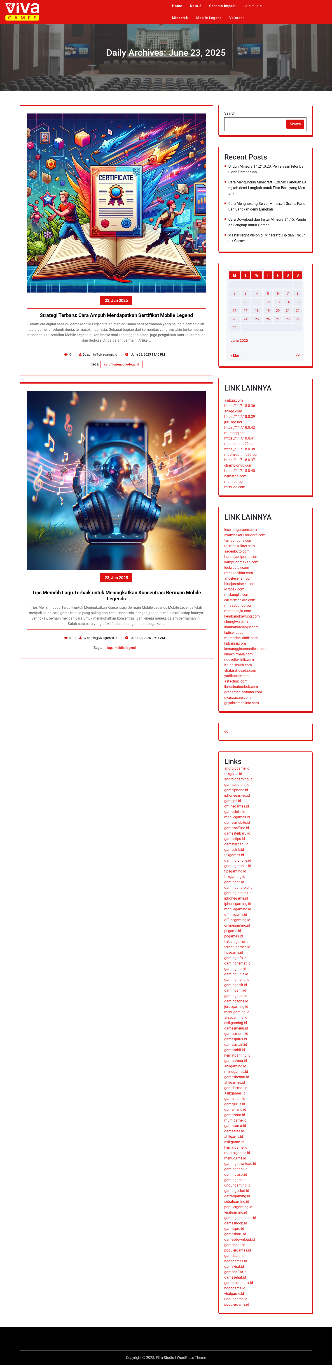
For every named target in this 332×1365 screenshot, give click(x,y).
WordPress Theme (191, 1358)
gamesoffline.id (236, 828)
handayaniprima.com (241, 557)
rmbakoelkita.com (238, 573)
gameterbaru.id (236, 844)
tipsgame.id (233, 952)
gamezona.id (234, 1115)
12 (268, 302)
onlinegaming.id (237, 925)
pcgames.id (233, 936)
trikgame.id (233, 774)
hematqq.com (235, 476)
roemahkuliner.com (239, 546)
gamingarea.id (235, 996)
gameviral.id (234, 1266)
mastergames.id (237, 1153)
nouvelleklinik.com (239, 659)
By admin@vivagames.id (100, 354)
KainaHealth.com (238, 665)
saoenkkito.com (237, 551)
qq (226, 731)
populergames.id (237, 1250)
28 (288, 319)
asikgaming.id (235, 1023)
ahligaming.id (235, 1066)
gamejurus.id (234, 1104)
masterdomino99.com (242, 454)
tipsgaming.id (235, 871)
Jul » (299, 354)
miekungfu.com (236, 594)
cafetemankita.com (239, 600)
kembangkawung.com (242, 616)
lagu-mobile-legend (121, 648)
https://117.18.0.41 (239, 438)
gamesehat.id (235, 1277)
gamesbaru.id (235, 1234)
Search (229, 113)
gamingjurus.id (236, 974)
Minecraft (180, 18)
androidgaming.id (238, 779)
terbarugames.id (237, 947)
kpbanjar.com (235, 643)
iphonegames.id (237, 795)
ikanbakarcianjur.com (241, 627)
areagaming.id (235, 1017)
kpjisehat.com (235, 632)
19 (268, 311)
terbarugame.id (236, 941)
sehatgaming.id (236, 1201)
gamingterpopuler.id (240, 1218)
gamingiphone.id (237, 860)
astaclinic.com (236, 681)
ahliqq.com (233, 411)
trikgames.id (234, 855)
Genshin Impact (222, 6)
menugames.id (236, 1071)
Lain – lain (252, 6)
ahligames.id (234, 1082)
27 (278, 319)
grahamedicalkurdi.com (243, 692)
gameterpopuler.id (238, 1283)
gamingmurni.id (237, 969)
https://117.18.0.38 (239, 449)
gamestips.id (234, 839)
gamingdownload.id (240, 1163)
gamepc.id (232, 801)
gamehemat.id (235, 1088)
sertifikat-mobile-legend (121, 364)
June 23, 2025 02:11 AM (147, 638)
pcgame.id (232, 931)
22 (297, 311)
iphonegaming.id (237, 904)
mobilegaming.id (237, 909)
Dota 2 (195, 6)
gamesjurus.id (235, 1039)
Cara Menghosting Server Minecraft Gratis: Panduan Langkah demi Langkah (266, 206)
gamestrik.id (234, 849)
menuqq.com (234, 487)
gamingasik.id (235, 985)
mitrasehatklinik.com (241, 638)
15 (297, 302)
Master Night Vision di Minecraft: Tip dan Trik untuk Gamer (267, 238)
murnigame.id (235, 1120)
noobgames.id (235, 1261)
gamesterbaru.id (237, 833)
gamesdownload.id (239, 1239)
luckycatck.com (236, 567)
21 (288, 311)
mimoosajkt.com (237, 611)
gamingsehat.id (236, 1191)
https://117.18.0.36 (239, 406)
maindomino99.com (240, 444)
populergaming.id (238, 1207)
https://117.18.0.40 (239, 471)
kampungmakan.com (241, 562)
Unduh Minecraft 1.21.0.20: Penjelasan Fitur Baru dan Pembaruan (266, 169)
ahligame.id (233, 1136)
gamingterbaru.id (238, 893)
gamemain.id (234, 1099)
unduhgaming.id (237, 1185)
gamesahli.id (234, 1050)
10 (245, 302)
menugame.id (235, 1158)
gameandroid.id (236, 784)
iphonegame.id (236, 898)
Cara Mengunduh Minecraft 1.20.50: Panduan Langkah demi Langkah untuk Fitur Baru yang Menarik (267, 188)
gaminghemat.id (237, 963)
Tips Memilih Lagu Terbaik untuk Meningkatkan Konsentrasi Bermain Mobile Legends (116, 595)
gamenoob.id (234, 1245)
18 (257, 311)
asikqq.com (233, 400)
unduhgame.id (235, 1299)
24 (245, 319)
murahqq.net (234, 433)
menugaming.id (236, 1012)
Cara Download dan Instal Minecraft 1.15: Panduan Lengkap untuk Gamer (267, 222)
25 (257, 319)
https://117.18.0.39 (239, 416)
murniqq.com (234, 481)
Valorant (236, 18)
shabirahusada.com (240, 670)
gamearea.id (234, 1131)
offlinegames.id (236, 806)
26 (268, 319)
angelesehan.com (238, 578)
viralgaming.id (235, 1212)
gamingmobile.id (237, 866)
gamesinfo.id (234, 812)
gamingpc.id (234, 882)
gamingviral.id (235, 1174)
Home (177, 6)
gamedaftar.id (235, 1272)
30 (234, 328)
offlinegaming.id (237, 920)
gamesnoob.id (235, 1223)
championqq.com (238, 465)
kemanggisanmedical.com (245, 649)
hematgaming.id (237, 1055)
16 (234, 311)
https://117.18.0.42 (239, 427)
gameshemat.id (236, 1077)
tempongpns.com (238, 540)
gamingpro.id (234, 1180)
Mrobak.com (234, 589)
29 (297, 319)
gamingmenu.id (236, 979)
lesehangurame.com (240, 529)
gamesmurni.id (236, 1034)
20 (278, 311)
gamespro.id (234, 1228)
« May (235, 356)
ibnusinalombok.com (241, 687)
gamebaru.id (234, 1256)
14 (288, 302)
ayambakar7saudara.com (244, 535)
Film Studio (165, 1358)
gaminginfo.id (235, 958)
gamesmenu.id (236, 1028)
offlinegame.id (235, 914)
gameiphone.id (236, 790)
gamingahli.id (235, 990)
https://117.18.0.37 (239, 460)
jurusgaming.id (236, 1006)
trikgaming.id (234, 877)
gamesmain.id (235, 1044)
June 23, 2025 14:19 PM (147, 354)
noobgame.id (234, 1288)
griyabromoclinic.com (241, 703)
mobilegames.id (237, 817)
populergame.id (236, 1304)
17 (245, 311)
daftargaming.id (237, 1196)
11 (257, 302)
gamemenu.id (235, 1109)
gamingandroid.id (238, 887)
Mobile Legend (209, 18)
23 (234, 319)
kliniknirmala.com (238, 654)
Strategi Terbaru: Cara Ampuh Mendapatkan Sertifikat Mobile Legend (116, 315)
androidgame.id (236, 768)
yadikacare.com (237, 676)
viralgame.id (234, 1293)
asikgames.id (234, 1093)
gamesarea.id (235, 1126)
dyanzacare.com (237, 697)
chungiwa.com (236, 622)
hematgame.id (235, 1147)
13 (278, 302)
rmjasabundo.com (238, 605)
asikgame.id (234, 1142)
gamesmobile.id (237, 822)
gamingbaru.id (236, 1169)
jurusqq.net (233, 422)
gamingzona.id (236, 1001)
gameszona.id (235, 1061)
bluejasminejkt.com (239, 584)
